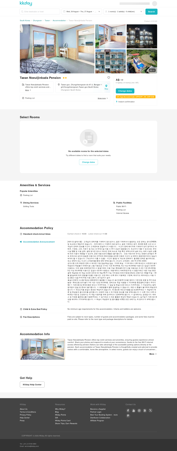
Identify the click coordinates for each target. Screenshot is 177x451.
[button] (151, 12)
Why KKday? (60, 409)
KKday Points (60, 415)
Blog (57, 412)
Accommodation (59, 20)
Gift (56, 417)
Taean (47, 20)
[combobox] (82, 11)
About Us (23, 409)
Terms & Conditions (28, 412)
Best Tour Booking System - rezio (104, 415)
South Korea (25, 20)
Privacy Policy (25, 415)
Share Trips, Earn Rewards (66, 423)
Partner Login (96, 412)
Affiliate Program (97, 420)
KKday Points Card (63, 420)
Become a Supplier (98, 409)
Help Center (25, 417)
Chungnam (37, 20)
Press (22, 420)
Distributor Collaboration (100, 417)
